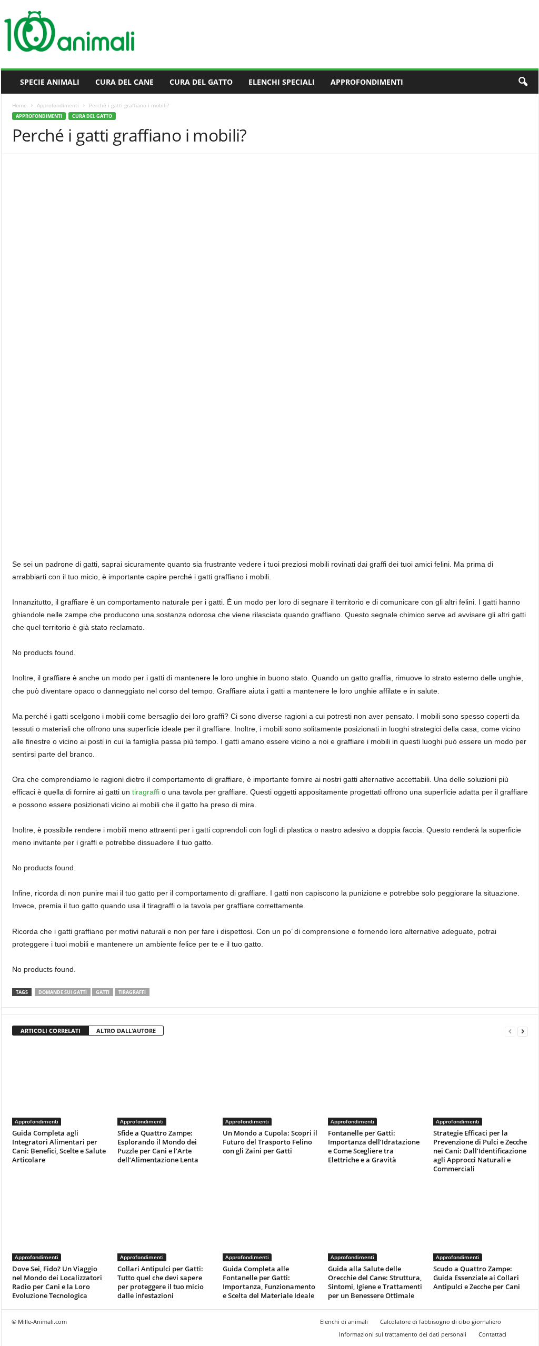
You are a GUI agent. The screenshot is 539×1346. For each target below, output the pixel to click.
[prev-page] (510, 1031)
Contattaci (492, 1334)
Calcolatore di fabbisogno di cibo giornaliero (440, 1321)
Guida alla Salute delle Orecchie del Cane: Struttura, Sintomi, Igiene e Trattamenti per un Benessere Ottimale (375, 1282)
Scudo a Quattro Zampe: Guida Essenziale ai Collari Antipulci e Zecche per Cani (476, 1277)
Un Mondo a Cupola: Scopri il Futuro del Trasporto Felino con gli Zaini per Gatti (270, 1142)
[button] (522, 82)
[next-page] (522, 1031)
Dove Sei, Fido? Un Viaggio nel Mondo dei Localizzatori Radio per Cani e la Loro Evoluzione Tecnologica (57, 1282)
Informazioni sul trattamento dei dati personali (402, 1334)
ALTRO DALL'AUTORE (126, 1030)
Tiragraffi (132, 992)
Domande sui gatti (62, 992)
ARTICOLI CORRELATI (51, 1030)
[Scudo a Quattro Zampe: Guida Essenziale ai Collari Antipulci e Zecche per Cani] (480, 1221)
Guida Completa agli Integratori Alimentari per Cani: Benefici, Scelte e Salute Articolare (59, 1146)
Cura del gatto (201, 82)
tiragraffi (145, 792)
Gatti (102, 992)
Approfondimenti (367, 82)
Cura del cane (124, 82)
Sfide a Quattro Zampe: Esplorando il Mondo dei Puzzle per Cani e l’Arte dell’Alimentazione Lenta (157, 1146)
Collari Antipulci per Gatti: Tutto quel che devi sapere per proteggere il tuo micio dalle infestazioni (160, 1282)
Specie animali (49, 82)
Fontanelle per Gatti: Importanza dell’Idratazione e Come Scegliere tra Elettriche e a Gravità (374, 1146)
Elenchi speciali (281, 82)
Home (19, 105)
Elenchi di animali (344, 1321)
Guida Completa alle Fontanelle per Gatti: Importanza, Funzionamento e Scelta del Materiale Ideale (269, 1282)
